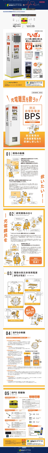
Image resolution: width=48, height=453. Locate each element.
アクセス (28, 447)
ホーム (15, 447)
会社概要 (19, 447)
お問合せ (33, 447)
